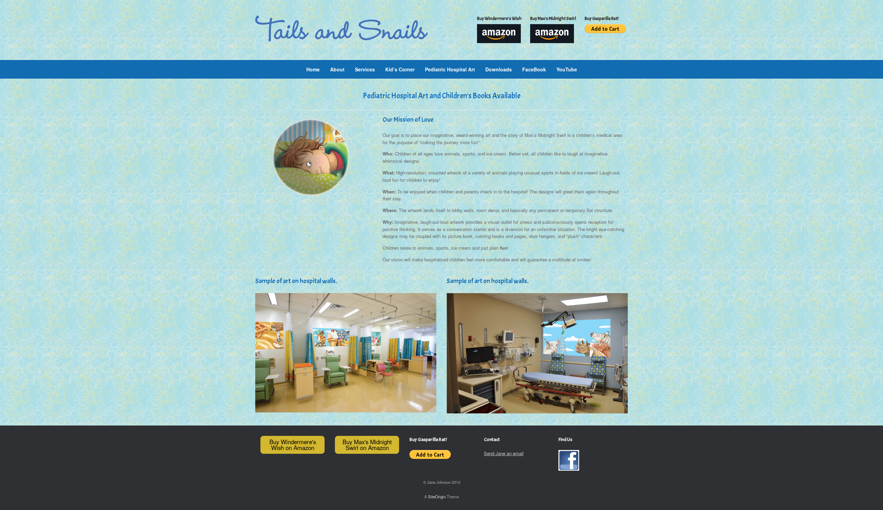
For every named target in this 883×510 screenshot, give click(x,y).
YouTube (566, 69)
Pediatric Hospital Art (450, 69)
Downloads (498, 69)
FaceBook (534, 69)
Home (313, 69)
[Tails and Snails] (341, 28)
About (337, 69)
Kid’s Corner (400, 69)
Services (365, 69)
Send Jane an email (504, 453)
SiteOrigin (437, 496)
